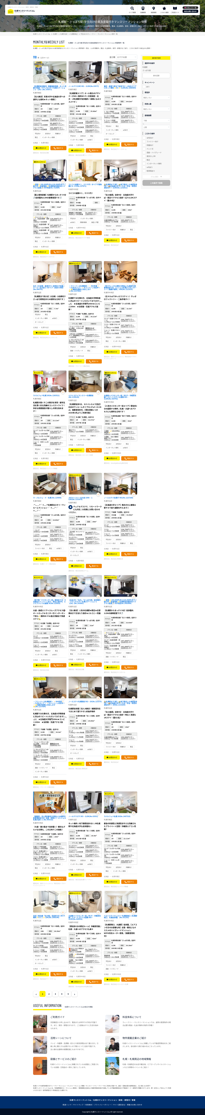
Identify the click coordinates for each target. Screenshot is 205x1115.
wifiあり (150, 167)
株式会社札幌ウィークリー (84, 155)
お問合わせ (42, 148)
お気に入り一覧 (191, 8)
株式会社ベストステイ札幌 (84, 455)
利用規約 (88, 1104)
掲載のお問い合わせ (134, 1104)
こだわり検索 (164, 12)
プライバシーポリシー (102, 1104)
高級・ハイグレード (154, 152)
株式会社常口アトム (82, 571)
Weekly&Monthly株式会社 (119, 463)
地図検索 (153, 12)
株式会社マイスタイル (47, 257)
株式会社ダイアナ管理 (83, 238)
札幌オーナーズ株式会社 (48, 564)
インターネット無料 (154, 163)
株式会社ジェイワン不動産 (48, 468)
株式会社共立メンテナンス (48, 337)
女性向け (150, 138)
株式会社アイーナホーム (119, 149)
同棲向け (150, 145)
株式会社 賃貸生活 (117, 559)
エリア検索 (132, 12)
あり (148, 86)
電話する (59, 148)
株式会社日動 (44, 153)
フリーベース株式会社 (83, 366)
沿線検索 (143, 12)
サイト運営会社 (119, 1104)
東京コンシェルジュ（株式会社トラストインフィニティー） (120, 358)
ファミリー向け (152, 141)
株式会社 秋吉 (44, 670)
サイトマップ (78, 1104)
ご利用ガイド (175, 12)
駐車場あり (151, 171)
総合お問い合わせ (190, 11)
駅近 (148, 160)
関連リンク (67, 1104)
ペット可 (150, 149)
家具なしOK (151, 156)
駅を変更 (156, 75)
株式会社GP (115, 245)
